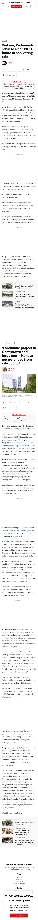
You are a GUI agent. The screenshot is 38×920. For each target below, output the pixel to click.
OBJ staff (12, 62)
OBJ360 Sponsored (20, 291)
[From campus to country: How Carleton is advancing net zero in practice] (7, 294)
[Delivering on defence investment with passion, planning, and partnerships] (7, 304)
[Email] (14, 70)
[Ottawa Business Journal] (19, 2)
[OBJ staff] (5, 63)
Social (16, 283)
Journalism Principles (19, 883)
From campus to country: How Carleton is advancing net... (24, 296)
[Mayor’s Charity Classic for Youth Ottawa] (7, 286)
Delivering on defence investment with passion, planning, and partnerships (24, 306)
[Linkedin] (28, 70)
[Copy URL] (10, 70)
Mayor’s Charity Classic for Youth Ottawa (24, 287)
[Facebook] (19, 70)
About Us (19, 877)
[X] (23, 70)
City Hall (4, 40)
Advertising (19, 879)
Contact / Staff (19, 881)
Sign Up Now (19, 915)
